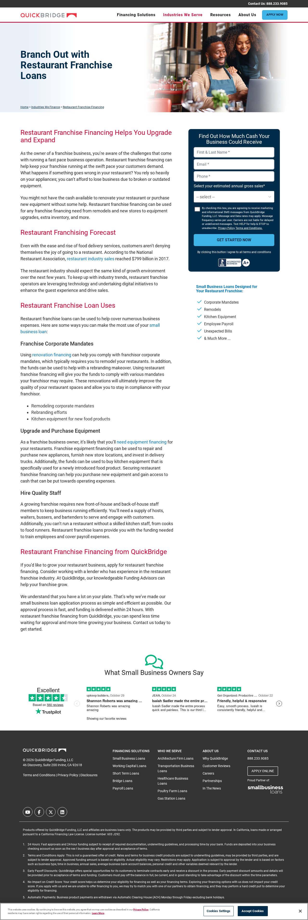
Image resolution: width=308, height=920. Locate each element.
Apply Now (274, 14)
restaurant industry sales (90, 258)
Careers (208, 773)
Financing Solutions (136, 15)
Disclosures (88, 775)
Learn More (98, 913)
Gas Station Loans (171, 798)
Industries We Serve (183, 15)
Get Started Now (234, 240)
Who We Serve (170, 751)
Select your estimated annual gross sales (228, 186)
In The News (212, 788)
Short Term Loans (126, 773)
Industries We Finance (45, 107)
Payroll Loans (123, 788)
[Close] (300, 911)
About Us (247, 15)
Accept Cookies (253, 911)
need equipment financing (142, 441)
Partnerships (212, 781)
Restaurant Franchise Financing (83, 107)
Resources (220, 15)
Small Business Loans (129, 758)
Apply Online (262, 771)
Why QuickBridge (215, 758)
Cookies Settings (219, 911)
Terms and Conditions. (249, 228)
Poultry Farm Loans (172, 791)
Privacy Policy (226, 228)
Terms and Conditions (39, 775)
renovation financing (51, 354)
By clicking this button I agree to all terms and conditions (234, 252)
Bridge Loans (122, 781)
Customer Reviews (216, 766)
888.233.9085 (277, 4)
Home (24, 107)
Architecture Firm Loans (175, 758)
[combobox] (196, 197)
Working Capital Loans (129, 766)
